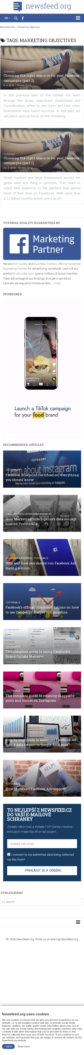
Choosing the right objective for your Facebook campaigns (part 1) (42, 160)
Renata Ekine (24, 85)
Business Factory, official (51, 264)
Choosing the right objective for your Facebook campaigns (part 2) (42, 78)
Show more (23, 1046)
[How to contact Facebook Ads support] (42, 778)
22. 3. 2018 (10, 168)
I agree (8, 1046)
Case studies (15, 514)
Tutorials (9, 71)
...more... (57, 283)
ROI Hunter (20, 264)
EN (6, 18)
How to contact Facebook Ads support (36, 789)
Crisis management (38, 514)
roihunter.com (24, 273)
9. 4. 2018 (9, 85)
